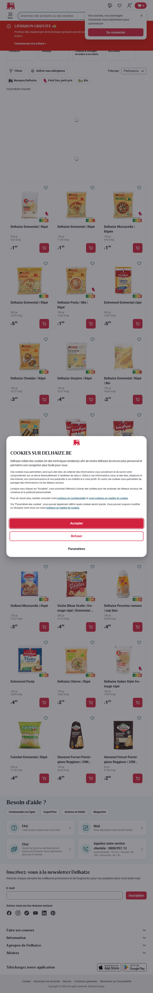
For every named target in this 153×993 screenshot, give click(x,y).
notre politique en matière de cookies (108, 498)
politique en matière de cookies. (63, 507)
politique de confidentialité (71, 498)
